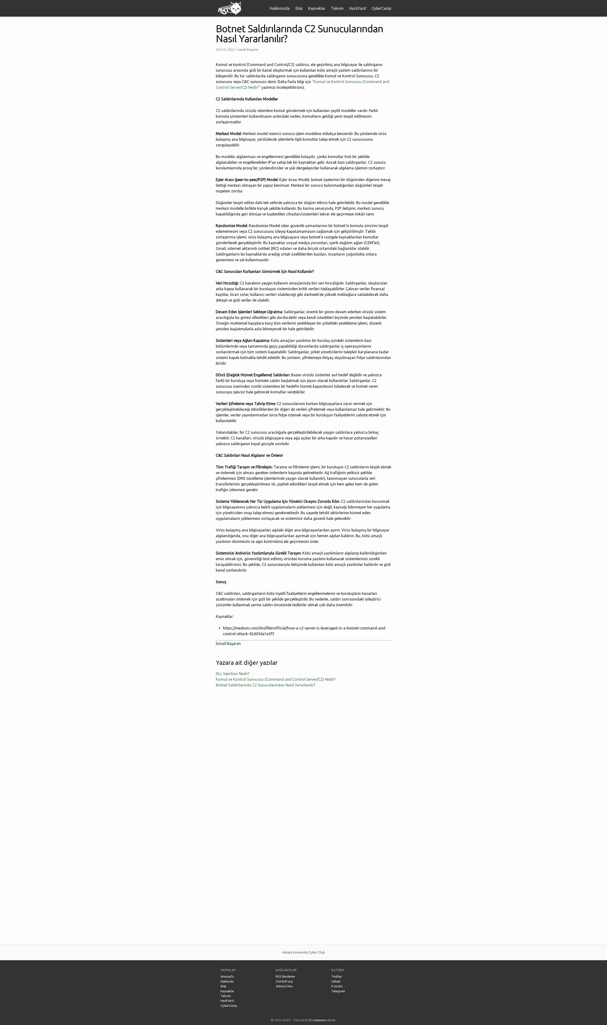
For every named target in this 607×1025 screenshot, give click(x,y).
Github (335, 981)
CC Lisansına (317, 1020)
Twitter (336, 976)
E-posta (336, 986)
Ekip (299, 8)
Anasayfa (227, 976)
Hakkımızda (280, 8)
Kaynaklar (316, 8)
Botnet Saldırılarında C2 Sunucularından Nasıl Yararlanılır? (265, 685)
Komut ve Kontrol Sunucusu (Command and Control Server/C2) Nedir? (276, 679)
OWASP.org (284, 981)
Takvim (337, 8)
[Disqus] (303, 754)
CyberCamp (381, 8)
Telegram (338, 991)
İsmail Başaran (228, 643)
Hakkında (227, 981)
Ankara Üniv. (284, 986)
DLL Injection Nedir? (232, 673)
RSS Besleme (285, 976)
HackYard (357, 8)
